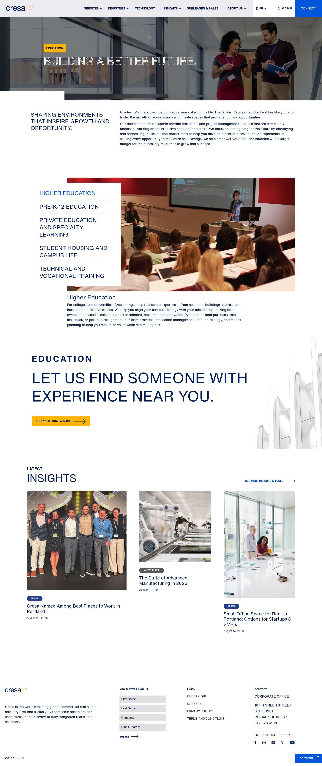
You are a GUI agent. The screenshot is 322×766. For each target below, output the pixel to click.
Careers (194, 703)
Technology (145, 8)
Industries (117, 8)
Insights (171, 8)
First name (7, 697)
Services (91, 8)
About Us (235, 8)
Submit (124, 736)
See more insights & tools (264, 481)
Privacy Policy (199, 711)
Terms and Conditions (206, 718)
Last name (7, 706)
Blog (34, 598)
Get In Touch (266, 735)
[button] (74, 193)
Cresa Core (197, 696)
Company (7, 715)
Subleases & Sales (203, 8)
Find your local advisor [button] (53, 421)
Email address (9, 725)
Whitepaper (151, 570)
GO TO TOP (307, 758)
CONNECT (308, 8)
